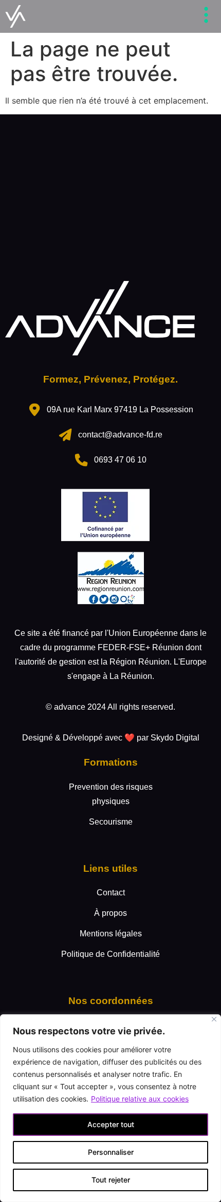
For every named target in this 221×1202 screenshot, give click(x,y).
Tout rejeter (110, 1179)
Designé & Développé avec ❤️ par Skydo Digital (110, 737)
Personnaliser (111, 1152)
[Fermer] (214, 1019)
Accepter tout (110, 1124)
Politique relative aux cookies (140, 1098)
